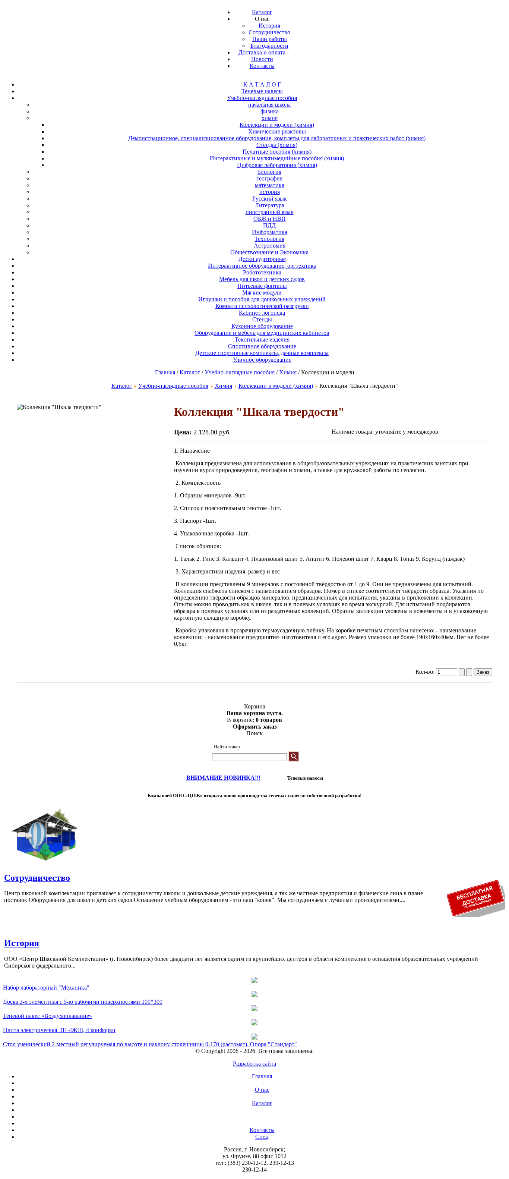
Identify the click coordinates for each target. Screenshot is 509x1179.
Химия (288, 372)
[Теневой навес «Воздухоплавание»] (254, 1009)
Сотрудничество (37, 878)
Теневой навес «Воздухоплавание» (47, 1016)
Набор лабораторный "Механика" (46, 987)
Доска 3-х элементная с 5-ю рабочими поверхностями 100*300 (82, 1002)
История (21, 943)
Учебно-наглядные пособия (240, 372)
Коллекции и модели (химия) (275, 386)
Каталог (190, 372)
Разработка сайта (254, 1063)
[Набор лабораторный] (254, 980)
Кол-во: (425, 672)
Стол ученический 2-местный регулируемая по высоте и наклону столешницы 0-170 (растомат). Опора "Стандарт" (150, 1044)
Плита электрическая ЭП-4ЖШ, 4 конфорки (59, 1030)
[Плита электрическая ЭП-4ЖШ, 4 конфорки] (254, 1023)
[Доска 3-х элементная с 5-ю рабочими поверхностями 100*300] (254, 995)
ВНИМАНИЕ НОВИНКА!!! (223, 777)
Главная (165, 372)
